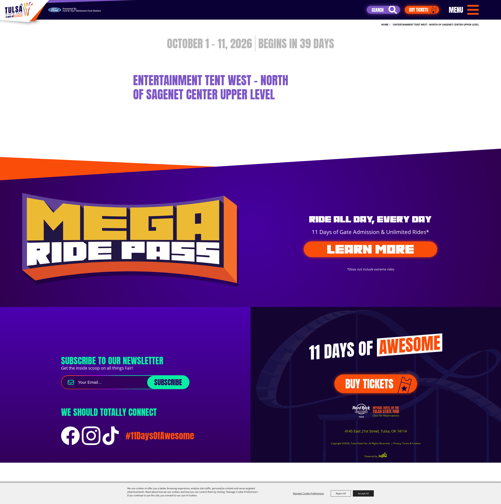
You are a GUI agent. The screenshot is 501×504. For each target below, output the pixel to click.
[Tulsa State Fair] (19, 10)
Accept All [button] (363, 493)
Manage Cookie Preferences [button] (308, 493)
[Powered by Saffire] (382, 455)
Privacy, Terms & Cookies (407, 443)
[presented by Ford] (74, 10)
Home (384, 24)
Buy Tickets (418, 9)
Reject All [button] (341, 493)
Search (392, 10)
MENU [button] (456, 10)
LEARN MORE (370, 249)
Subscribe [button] (168, 382)
